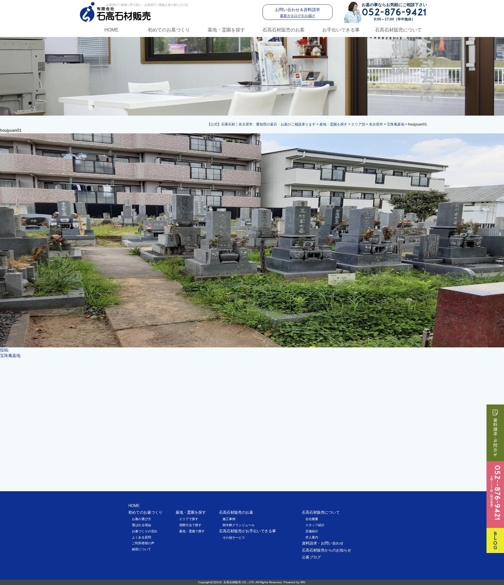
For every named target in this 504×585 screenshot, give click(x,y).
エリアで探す (188, 519)
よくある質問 (141, 537)
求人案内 (311, 537)
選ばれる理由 (141, 525)
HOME (111, 29)
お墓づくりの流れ (145, 531)
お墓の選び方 (141, 519)
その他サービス (234, 537)
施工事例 (229, 519)
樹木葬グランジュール (239, 525)
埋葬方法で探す (190, 525)
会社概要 (311, 519)
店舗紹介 (311, 531)
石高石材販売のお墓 (283, 29)
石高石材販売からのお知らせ (326, 550)
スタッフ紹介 (315, 525)
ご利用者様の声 (143, 543)
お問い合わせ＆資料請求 (297, 12)
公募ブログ (311, 557)
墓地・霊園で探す (192, 531)
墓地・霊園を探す (226, 29)
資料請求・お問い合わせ (323, 543)
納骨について (141, 549)
